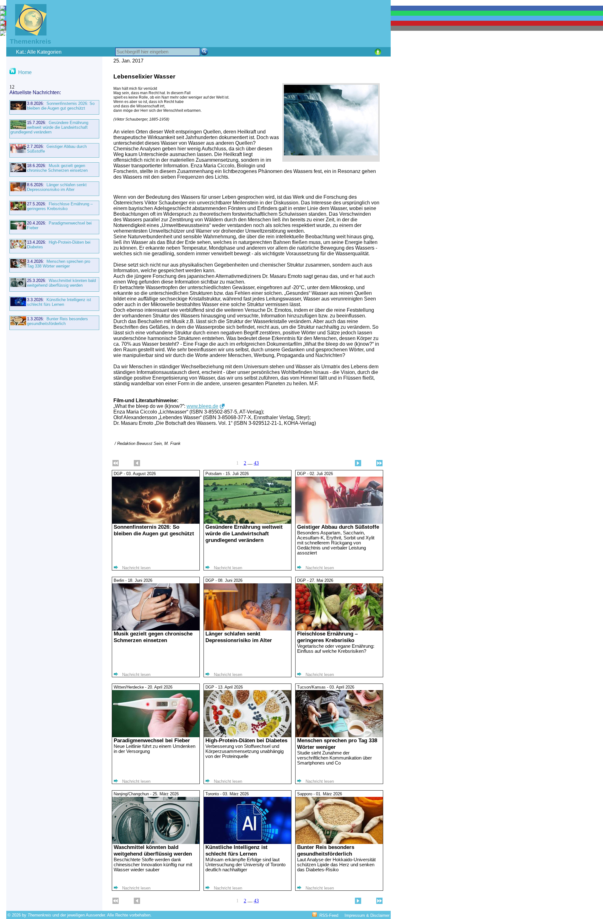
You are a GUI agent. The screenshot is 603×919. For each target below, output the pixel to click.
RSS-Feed (328, 915)
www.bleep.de (202, 406)
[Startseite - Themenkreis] (26, 33)
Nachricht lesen (136, 567)
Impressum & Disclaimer (367, 915)
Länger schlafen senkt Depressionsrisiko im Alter (57, 187)
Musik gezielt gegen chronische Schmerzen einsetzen (57, 168)
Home (25, 72)
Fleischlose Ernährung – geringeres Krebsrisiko (60, 206)
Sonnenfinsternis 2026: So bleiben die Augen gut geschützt (61, 106)
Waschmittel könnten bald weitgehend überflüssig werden (61, 283)
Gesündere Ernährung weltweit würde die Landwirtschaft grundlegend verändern (49, 127)
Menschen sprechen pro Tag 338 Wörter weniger (58, 263)
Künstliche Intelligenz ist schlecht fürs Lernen (59, 302)
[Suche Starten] (204, 51)
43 (256, 463)
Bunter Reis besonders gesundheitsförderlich (57, 321)
